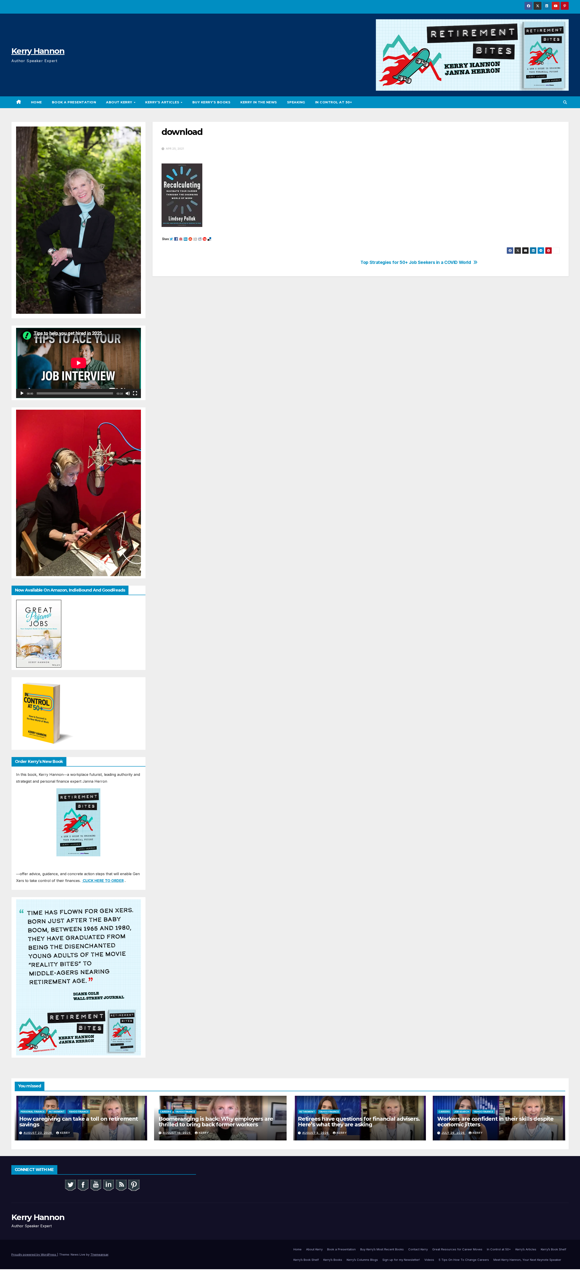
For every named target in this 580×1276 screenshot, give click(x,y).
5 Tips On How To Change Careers (464, 1259)
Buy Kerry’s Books (211, 102)
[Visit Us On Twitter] (70, 1184)
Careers (165, 1111)
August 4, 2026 (316, 1133)
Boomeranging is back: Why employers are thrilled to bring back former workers (216, 1121)
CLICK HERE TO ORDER (103, 880)
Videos (429, 1259)
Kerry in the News (258, 102)
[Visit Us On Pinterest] (133, 1184)
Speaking (296, 102)
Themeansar (99, 1254)
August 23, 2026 (38, 1133)
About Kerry (119, 102)
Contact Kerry (418, 1249)
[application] (78, 363)
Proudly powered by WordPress (34, 1254)
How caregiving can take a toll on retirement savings (78, 1121)
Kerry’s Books (332, 1259)
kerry (65, 1133)
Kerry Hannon (38, 51)
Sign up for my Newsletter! (401, 1259)
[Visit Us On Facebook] (83, 1184)
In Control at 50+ (333, 102)
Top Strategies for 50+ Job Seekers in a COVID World (415, 262)
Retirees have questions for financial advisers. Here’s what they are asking (359, 1121)
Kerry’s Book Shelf (553, 1249)
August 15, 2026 (177, 1133)
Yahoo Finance (79, 1111)
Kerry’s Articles (162, 102)
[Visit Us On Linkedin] (108, 1184)
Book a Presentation (74, 102)
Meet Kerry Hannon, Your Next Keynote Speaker (527, 1259)
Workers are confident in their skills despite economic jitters (495, 1121)
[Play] (22, 393)
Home (36, 102)
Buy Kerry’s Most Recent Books (382, 1249)
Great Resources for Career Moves (457, 1249)
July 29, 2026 (454, 1133)
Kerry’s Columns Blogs (362, 1259)
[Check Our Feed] (121, 1184)
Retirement (57, 1111)
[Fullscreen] (135, 393)
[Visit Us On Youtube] (95, 1184)
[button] (565, 102)
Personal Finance (33, 1111)
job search (461, 1111)
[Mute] (128, 393)
